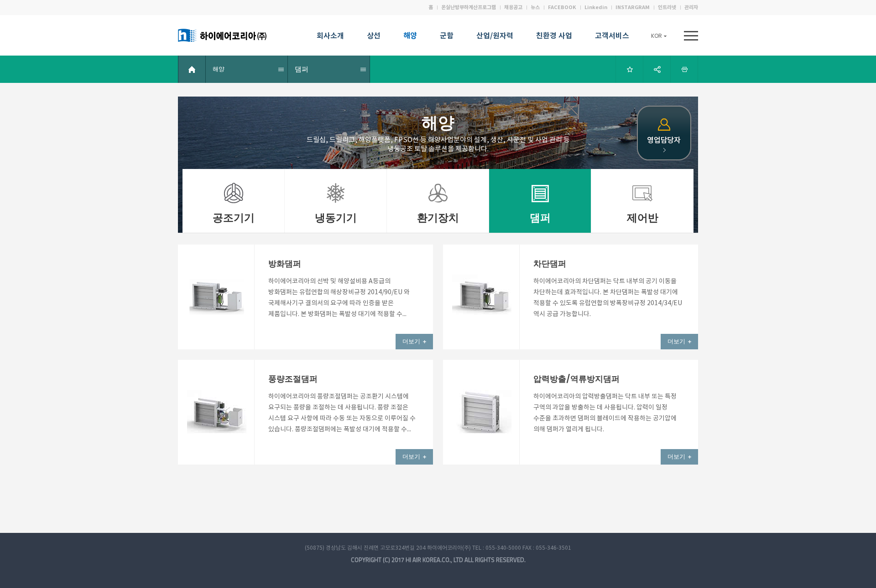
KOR (656, 36)
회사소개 (330, 37)
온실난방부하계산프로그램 (468, 7)
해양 (410, 37)
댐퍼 (301, 69)
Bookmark (629, 69)
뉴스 (535, 7)
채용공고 (513, 7)
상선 (374, 37)
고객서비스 (612, 37)
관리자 (691, 7)
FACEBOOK (562, 7)
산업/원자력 (494, 37)
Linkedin (595, 7)
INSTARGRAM (632, 7)
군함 (447, 37)
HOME (192, 69)
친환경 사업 (554, 37)
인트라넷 (667, 7)
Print (684, 69)
